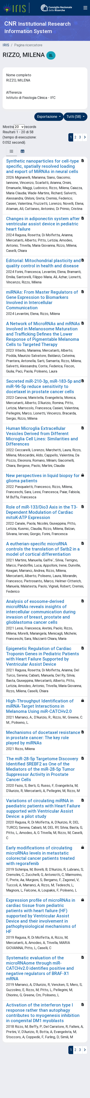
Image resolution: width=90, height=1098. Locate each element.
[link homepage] (16, 8)
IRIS (6, 45)
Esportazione (47, 117)
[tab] (11, 151)
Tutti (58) (74, 117)
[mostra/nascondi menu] (85, 8)
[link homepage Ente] (56, 8)
